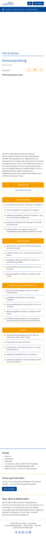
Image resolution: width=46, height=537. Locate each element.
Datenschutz (28, 525)
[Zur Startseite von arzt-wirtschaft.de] (8, 3)
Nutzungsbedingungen (13, 525)
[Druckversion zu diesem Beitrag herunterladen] (28, 70)
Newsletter (9, 461)
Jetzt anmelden (9, 489)
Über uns (8, 456)
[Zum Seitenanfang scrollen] (42, 533)
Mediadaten (9, 459)
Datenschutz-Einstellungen (23, 528)
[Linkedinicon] (30, 532)
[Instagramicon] (19, 532)
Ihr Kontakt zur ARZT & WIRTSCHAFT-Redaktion (21, 464)
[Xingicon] (26, 532)
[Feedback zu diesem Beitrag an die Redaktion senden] (41, 70)
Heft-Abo (38, 525)
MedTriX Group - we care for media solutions (21, 469)
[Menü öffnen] (29, 3)
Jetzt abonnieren (22, 190)
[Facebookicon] (16, 532)
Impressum (32, 523)
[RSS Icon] (23, 532)
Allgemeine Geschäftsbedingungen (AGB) (19, 466)
